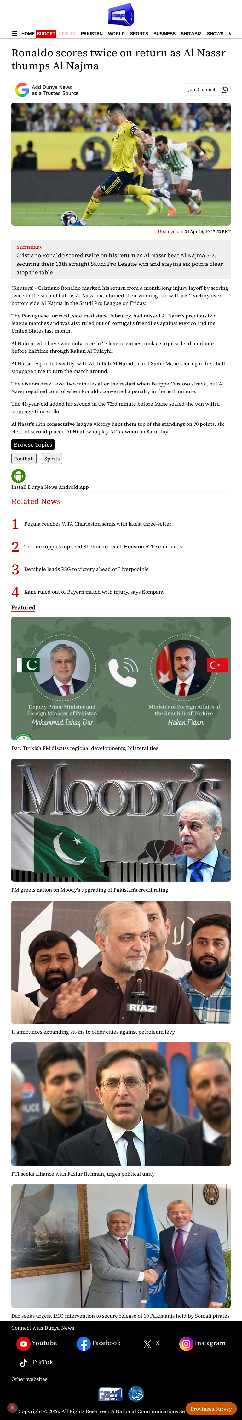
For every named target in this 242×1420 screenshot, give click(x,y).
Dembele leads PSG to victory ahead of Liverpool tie (86, 569)
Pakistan (92, 33)
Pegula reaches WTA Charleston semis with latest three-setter (97, 523)
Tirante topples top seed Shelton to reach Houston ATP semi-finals (103, 546)
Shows (215, 33)
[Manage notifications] (12, 1408)
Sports (139, 33)
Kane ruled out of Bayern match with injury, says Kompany (94, 591)
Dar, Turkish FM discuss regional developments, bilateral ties (84, 747)
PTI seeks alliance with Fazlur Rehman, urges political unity (83, 1173)
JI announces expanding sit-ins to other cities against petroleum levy (93, 1031)
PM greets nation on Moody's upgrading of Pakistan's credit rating (89, 889)
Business (164, 33)
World (116, 33)
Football (24, 458)
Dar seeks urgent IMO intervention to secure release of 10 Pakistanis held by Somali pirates (120, 1315)
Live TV (67, 33)
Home (28, 33)
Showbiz (191, 33)
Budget (46, 33)
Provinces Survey (211, 1408)
